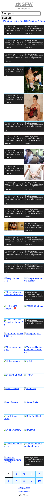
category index (24, 488)
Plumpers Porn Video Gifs (15, 21)
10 (39, 480)
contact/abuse (24, 492)
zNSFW (24, 4)
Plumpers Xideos (36, 21)
